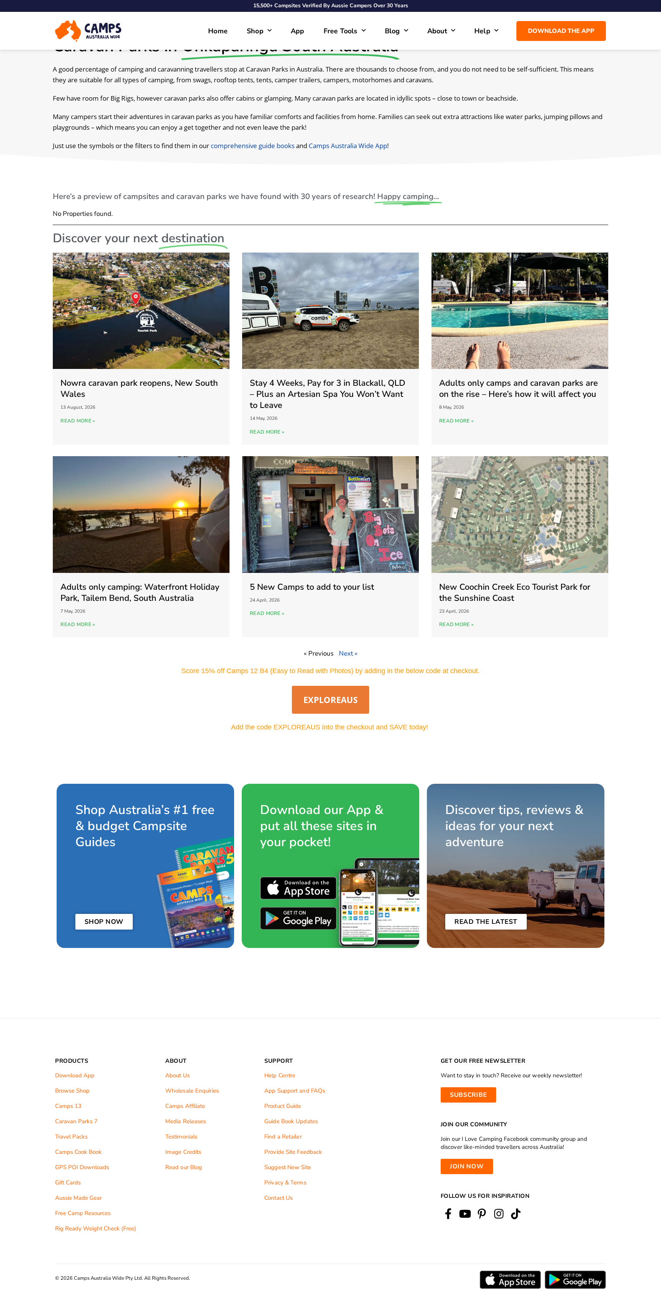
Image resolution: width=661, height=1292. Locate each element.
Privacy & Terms (285, 1182)
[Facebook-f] (448, 1214)
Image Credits (183, 1152)
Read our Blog (183, 1167)
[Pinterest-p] (481, 1214)
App (297, 31)
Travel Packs (71, 1136)
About (437, 31)
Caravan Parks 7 (76, 1121)
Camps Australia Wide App (348, 145)
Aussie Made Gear (78, 1198)
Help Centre (279, 1075)
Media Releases (185, 1121)
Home (218, 31)
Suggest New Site (287, 1167)
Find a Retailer (283, 1136)
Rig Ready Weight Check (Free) (95, 1228)
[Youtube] (464, 1214)
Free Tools (341, 31)
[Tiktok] (515, 1214)
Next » (348, 653)
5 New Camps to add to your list (312, 587)
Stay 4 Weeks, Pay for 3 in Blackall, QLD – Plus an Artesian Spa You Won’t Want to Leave (327, 394)
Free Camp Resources (83, 1213)
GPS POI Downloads (82, 1167)
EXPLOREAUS (330, 699)
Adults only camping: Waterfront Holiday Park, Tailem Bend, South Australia (139, 592)
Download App (74, 1075)
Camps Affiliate (185, 1106)
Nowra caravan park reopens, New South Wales (139, 388)
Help (482, 31)
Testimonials (181, 1136)
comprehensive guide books (253, 145)
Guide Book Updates (291, 1121)
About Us (177, 1075)
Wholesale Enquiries (192, 1091)
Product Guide (282, 1106)
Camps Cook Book (78, 1152)
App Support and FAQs (294, 1091)
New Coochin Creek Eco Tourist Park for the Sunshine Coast (514, 592)
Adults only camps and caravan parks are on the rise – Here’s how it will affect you (518, 388)
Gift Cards (68, 1182)
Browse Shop (72, 1091)
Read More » (77, 421)
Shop (255, 31)
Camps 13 (68, 1106)
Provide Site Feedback (293, 1152)
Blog (392, 31)
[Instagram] (499, 1214)
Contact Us (278, 1198)
